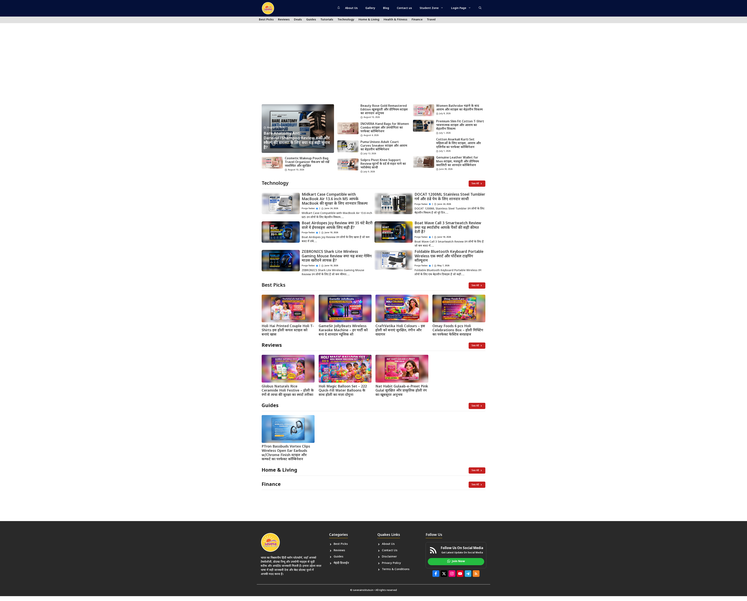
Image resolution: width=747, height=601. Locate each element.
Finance (417, 20)
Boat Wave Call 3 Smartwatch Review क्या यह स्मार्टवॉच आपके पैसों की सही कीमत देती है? (448, 228)
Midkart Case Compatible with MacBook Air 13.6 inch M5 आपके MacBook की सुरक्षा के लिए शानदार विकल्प (335, 199)
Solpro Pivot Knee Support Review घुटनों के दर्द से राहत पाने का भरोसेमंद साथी (383, 164)
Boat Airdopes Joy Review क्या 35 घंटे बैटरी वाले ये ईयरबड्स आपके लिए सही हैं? (337, 225)
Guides (311, 20)
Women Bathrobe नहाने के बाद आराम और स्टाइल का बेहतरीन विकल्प (459, 108)
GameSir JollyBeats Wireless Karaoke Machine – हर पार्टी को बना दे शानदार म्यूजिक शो (343, 330)
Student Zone (429, 8)
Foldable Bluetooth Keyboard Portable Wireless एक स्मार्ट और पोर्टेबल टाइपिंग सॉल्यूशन (449, 256)
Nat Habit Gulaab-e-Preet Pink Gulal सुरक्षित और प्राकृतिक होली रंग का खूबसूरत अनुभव (401, 390)
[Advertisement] (373, 71)
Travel (431, 20)
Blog (386, 8)
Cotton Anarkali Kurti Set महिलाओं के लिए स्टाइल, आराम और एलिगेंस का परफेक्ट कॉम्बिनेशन (458, 143)
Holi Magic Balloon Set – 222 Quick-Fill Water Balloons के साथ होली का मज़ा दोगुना (343, 390)
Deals (298, 20)
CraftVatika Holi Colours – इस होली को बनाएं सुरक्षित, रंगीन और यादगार (400, 330)
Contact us (404, 8)
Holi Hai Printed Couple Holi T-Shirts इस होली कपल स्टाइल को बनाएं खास (288, 330)
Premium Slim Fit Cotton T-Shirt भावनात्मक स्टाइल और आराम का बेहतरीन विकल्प (460, 125)
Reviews (284, 20)
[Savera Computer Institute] (268, 8)
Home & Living (369, 20)
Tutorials (326, 20)
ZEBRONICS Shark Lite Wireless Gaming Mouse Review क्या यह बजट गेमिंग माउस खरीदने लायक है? (337, 256)
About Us (351, 8)
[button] (480, 8)
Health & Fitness (395, 20)
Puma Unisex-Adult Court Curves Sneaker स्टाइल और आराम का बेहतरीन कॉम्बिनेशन (383, 146)
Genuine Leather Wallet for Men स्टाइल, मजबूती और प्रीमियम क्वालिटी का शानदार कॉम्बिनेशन (457, 161)
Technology (346, 20)
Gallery (370, 8)
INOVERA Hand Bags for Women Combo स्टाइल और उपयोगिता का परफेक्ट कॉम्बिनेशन (384, 128)
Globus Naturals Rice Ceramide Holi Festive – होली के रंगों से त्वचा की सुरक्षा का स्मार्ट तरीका (288, 390)
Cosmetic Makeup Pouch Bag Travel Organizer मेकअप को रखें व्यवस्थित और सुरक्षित (307, 162)
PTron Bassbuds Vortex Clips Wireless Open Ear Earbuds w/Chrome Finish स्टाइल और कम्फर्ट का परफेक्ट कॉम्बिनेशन (286, 453)
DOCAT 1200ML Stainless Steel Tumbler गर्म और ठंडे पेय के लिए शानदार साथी (450, 197)
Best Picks (266, 20)
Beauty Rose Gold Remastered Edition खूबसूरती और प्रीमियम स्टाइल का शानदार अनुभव (384, 110)
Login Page (458, 8)
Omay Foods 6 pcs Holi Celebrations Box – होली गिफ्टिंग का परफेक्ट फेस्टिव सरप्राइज (457, 330)
